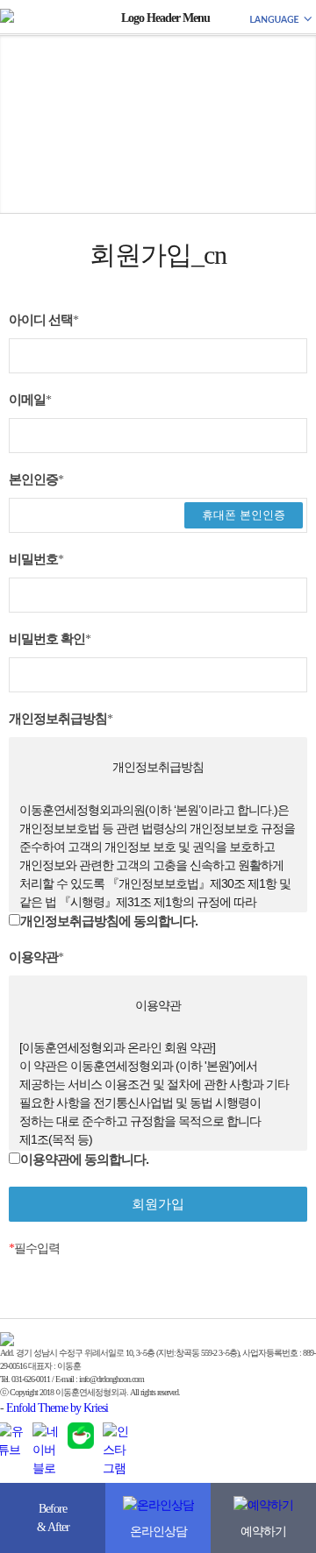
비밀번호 (36, 558)
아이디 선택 (43, 319)
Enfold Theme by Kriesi (57, 1408)
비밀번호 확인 (49, 638)
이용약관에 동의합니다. (84, 1159)
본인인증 (36, 479)
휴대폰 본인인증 (243, 514)
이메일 (30, 399)
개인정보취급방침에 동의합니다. (109, 920)
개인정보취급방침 (60, 718)
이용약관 (36, 956)
